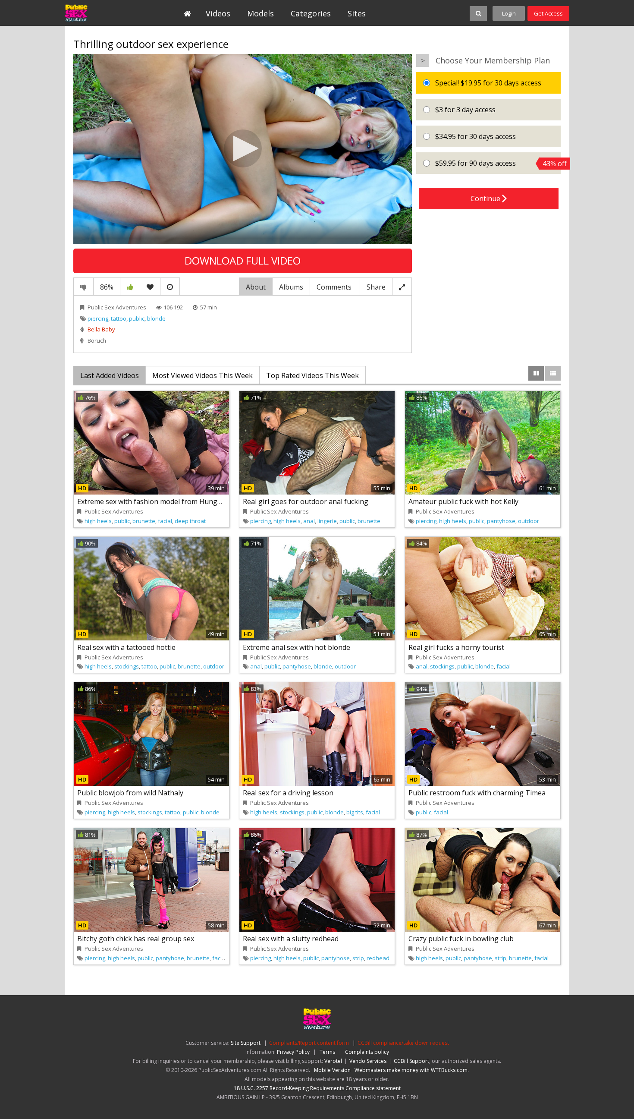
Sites (357, 13)
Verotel (333, 1061)
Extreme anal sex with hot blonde (296, 647)
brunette (143, 521)
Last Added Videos (109, 375)
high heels (98, 521)
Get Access (548, 13)
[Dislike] (83, 286)
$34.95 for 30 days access (474, 136)
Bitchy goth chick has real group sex (135, 938)
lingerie (327, 521)
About (256, 287)
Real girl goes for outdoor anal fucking (305, 501)
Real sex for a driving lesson (288, 792)
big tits (354, 812)
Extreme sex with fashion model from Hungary (152, 501)
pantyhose (501, 521)
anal (309, 521)
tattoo (118, 318)
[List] (553, 373)
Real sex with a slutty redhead (291, 938)
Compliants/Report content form (309, 1043)
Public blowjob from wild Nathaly (130, 792)
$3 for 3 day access (464, 109)
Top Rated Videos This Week (312, 375)
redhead (378, 958)
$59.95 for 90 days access (497, 163)
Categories (311, 13)
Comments (335, 287)
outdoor (528, 521)
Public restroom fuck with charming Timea (477, 792)
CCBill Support (411, 1061)
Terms (327, 1052)
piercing (98, 318)
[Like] (130, 286)
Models (260, 13)
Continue (486, 198)
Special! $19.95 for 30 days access (487, 83)
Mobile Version (332, 1070)
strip (358, 958)
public (136, 318)
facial (165, 521)
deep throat (190, 521)
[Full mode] (402, 286)
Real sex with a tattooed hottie (126, 647)
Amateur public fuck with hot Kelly (463, 501)
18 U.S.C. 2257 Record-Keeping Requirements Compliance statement (317, 1088)
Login (509, 13)
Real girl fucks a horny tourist (456, 647)
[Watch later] (170, 286)
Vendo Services (367, 1061)
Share (376, 287)
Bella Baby (101, 329)
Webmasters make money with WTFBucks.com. (412, 1070)
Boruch (97, 340)
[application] (242, 149)
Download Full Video (243, 260)
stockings (126, 666)
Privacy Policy (293, 1052)
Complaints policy (367, 1052)
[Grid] (536, 373)
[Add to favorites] (150, 286)
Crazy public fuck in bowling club (461, 938)
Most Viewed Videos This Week (202, 375)
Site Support (246, 1043)
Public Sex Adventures (104, 13)
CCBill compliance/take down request (403, 1043)
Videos (218, 13)
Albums (291, 287)
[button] (243, 148)
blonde (156, 318)
